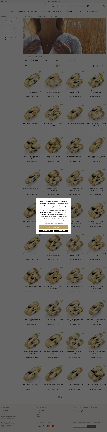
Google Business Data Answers (53, 223)
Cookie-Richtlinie (58, 219)
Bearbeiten (61, 231)
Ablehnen (46, 231)
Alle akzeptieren (53, 227)
